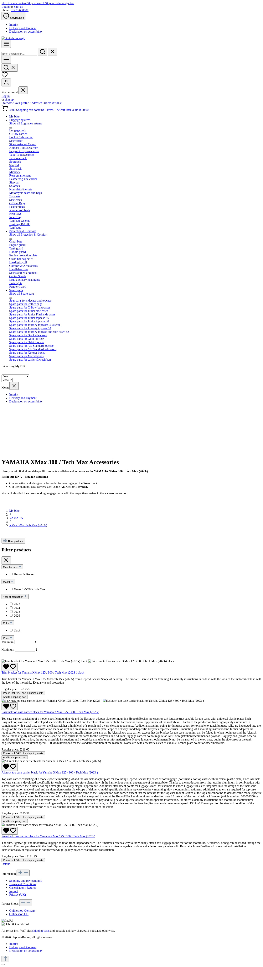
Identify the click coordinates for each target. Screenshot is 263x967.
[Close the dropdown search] (52, 52)
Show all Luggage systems (25, 123)
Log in (6, 6)
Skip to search (36, 3)
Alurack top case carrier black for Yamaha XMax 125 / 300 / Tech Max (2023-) (50, 772)
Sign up (18, 6)
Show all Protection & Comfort (28, 234)
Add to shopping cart (14, 697)
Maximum (19, 649)
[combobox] (19, 54)
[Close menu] (23, 90)
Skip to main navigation (59, 3)
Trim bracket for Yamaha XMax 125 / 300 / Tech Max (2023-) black (43, 672)
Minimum (19, 642)
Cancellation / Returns (22, 887)
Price (6, 638)
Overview (8, 103)
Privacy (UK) (17, 894)
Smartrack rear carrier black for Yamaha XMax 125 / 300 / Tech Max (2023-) (48, 836)
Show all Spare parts (21, 293)
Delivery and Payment (22, 28)
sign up (9, 99)
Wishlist (56, 103)
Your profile (21, 103)
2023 (17, 604)
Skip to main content (14, 3)
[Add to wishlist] (10, 667)
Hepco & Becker (24, 574)
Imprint (13, 24)
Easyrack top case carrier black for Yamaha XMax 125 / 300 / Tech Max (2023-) (50, 712)
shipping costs (40, 930)
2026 (17, 615)
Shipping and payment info (25, 880)
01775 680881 (19, 10)
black (17, 630)
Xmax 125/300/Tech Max (29, 589)
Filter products (16, 541)
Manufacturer (10, 567)
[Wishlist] (5, 76)
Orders (47, 103)
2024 (17, 607)
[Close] (3, 964)
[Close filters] (6, 560)
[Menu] (6, 44)
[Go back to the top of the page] (5, 959)
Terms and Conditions (22, 884)
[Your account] (6, 82)
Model (7, 582)
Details (6, 864)
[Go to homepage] (13, 38)
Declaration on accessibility (26, 31)
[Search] (42, 52)
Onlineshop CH (18, 914)
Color (6, 623)
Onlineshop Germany (22, 910)
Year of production (13, 596)
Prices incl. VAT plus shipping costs (23, 692)
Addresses (36, 103)
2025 (17, 611)
